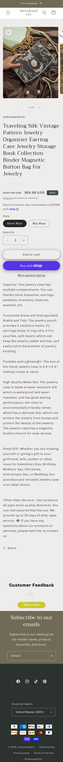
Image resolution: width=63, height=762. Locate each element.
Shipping (7, 198)
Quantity (8, 232)
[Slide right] (40, 107)
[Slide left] (23, 107)
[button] (8, 12)
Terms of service (43, 753)
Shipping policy (33, 759)
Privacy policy (21, 753)
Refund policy (47, 747)
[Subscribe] (51, 656)
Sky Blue (39, 223)
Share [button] (12, 548)
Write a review (31, 604)
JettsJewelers (26, 747)
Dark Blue (14, 223)
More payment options (31, 275)
